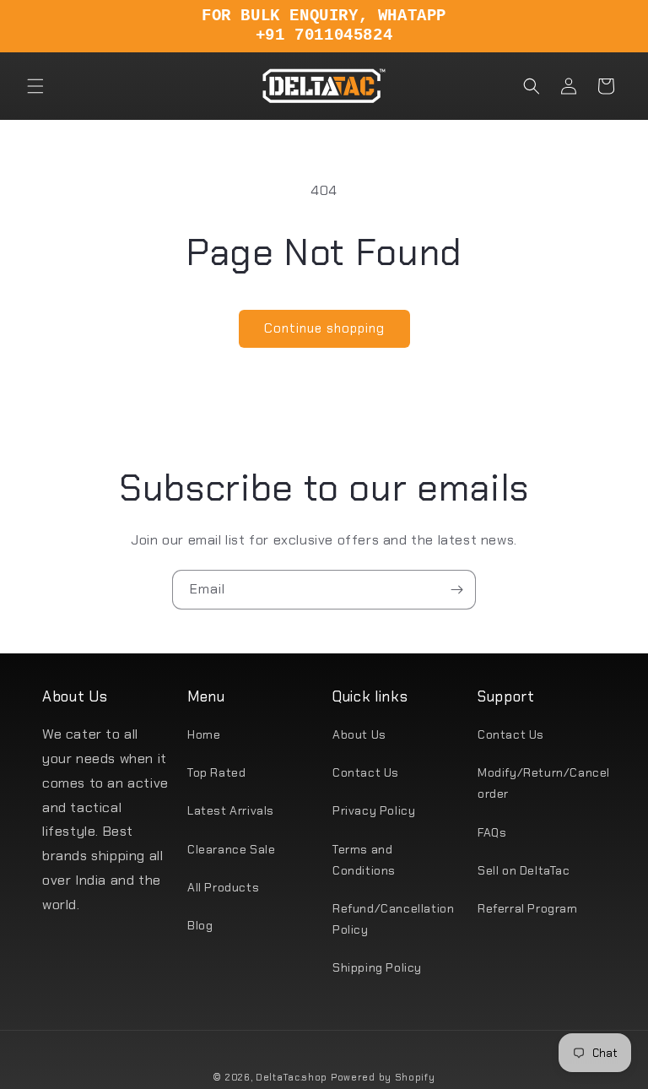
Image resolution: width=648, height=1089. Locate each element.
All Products (223, 887)
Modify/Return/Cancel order (544, 783)
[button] (35, 86)
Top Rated (216, 772)
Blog (200, 925)
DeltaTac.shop (291, 1077)
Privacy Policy (373, 810)
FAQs (492, 832)
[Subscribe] (456, 590)
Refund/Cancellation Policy (393, 919)
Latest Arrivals (230, 810)
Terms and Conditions (364, 860)
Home (203, 734)
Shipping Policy (377, 967)
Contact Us (365, 772)
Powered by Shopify (383, 1077)
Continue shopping (324, 328)
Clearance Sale (231, 849)
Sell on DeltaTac (524, 870)
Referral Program (528, 908)
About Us (359, 734)
